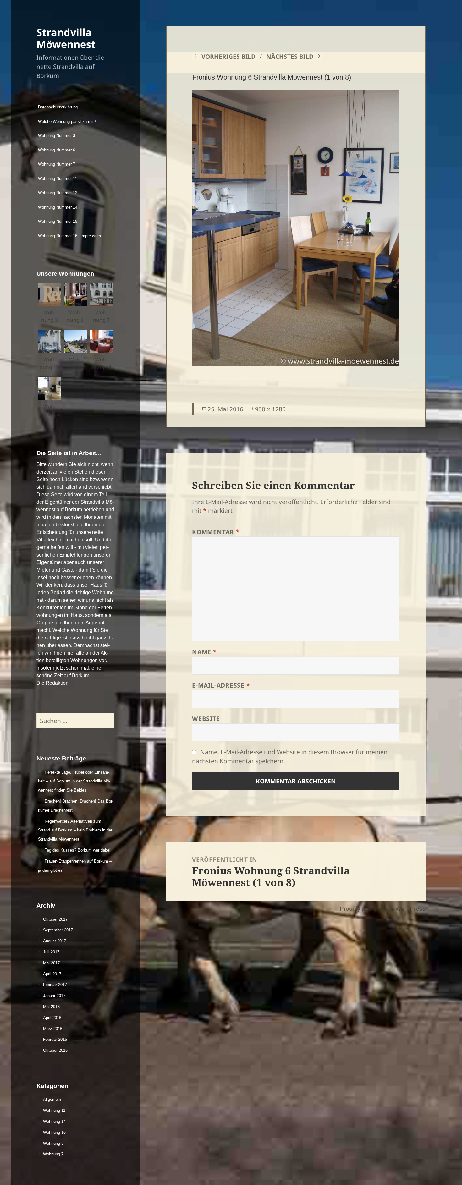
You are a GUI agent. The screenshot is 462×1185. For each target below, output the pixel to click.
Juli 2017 (51, 952)
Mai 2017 (51, 963)
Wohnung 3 (53, 1143)
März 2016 (52, 1028)
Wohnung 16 (54, 1132)
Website (206, 718)
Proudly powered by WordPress (383, 908)
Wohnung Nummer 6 (56, 150)
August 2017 (54, 941)
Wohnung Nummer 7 (56, 164)
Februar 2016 (55, 1039)
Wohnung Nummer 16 (57, 235)
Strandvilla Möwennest (66, 38)
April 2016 (52, 1017)
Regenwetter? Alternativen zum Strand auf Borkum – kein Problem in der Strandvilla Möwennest (75, 830)
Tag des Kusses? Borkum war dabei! (78, 850)
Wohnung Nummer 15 (57, 221)
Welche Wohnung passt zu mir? (67, 121)
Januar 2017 (54, 995)
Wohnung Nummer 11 (57, 178)
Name (204, 652)
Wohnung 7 (53, 1154)
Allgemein (52, 1099)
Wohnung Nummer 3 (56, 135)
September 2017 (58, 930)
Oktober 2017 (55, 919)
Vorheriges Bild (228, 56)
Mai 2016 (51, 1006)
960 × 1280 (270, 409)
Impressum (90, 235)
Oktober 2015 (55, 1050)
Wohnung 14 (54, 1121)
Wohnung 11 (54, 1110)
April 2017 (52, 974)
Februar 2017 (55, 984)
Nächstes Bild (289, 56)
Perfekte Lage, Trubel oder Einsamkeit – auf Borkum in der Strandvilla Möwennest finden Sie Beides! (74, 781)
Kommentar (215, 532)
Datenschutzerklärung (58, 107)
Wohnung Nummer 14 (57, 207)
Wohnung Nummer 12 (57, 192)
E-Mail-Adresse (221, 685)
